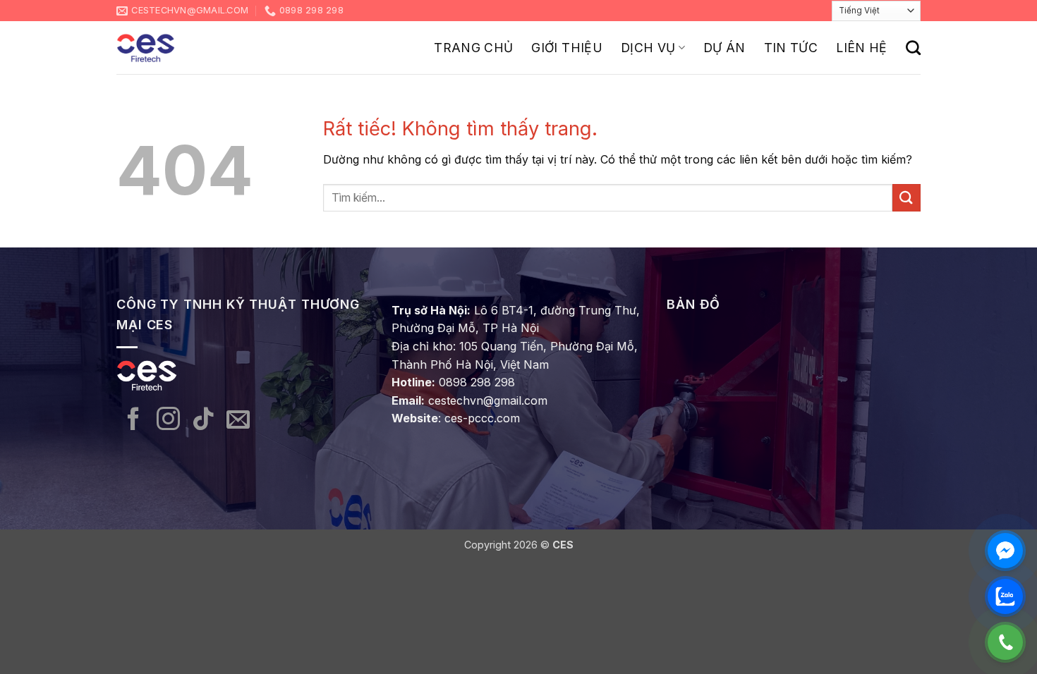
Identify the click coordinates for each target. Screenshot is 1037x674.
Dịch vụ (648, 47)
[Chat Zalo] (1005, 596)
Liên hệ (861, 47)
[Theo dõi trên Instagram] (168, 421)
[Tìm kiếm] (913, 47)
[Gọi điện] (1005, 642)
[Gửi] (906, 198)
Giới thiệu (566, 47)
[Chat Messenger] (1005, 550)
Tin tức (791, 47)
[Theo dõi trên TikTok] (203, 421)
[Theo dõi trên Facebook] (133, 421)
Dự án (724, 47)
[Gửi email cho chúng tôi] (238, 421)
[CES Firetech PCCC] (145, 48)
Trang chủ (473, 47)
